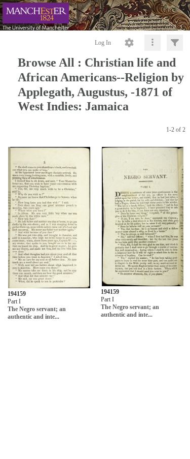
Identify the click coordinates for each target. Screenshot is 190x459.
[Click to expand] (175, 43)
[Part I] (49, 217)
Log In (103, 42)
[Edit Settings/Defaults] (129, 42)
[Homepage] (95, 15)
